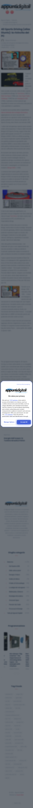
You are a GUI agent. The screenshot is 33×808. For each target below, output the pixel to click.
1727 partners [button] (13, 400)
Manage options (9, 422)
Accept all (23, 422)
